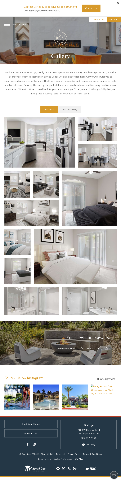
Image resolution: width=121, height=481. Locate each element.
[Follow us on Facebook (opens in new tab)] (27, 445)
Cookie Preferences (63, 458)
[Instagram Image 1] (17, 397)
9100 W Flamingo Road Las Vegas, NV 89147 (88, 431)
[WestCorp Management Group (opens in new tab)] (36, 470)
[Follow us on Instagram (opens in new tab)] (34, 445)
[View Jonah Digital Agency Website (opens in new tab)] (91, 469)
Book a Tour (94, 348)
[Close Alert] (118, 3)
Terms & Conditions (92, 454)
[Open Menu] (7, 24)
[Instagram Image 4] (104, 390)
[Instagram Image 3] (75, 397)
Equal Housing (44, 458)
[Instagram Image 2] (46, 397)
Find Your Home (20, 24)
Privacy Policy (74, 454)
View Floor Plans (66, 348)
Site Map (79, 458)
